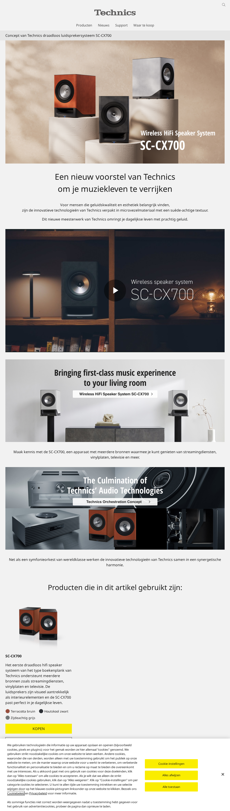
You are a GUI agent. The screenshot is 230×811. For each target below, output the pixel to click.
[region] (115, 775)
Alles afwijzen (171, 775)
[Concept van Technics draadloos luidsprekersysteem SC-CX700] (115, 102)
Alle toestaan (171, 787)
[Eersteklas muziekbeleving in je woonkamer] (115, 362)
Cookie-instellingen (171, 764)
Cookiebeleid (15, 793)
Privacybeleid (38, 793)
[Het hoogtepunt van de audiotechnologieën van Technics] (115, 469)
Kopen (39, 728)
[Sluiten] (223, 774)
